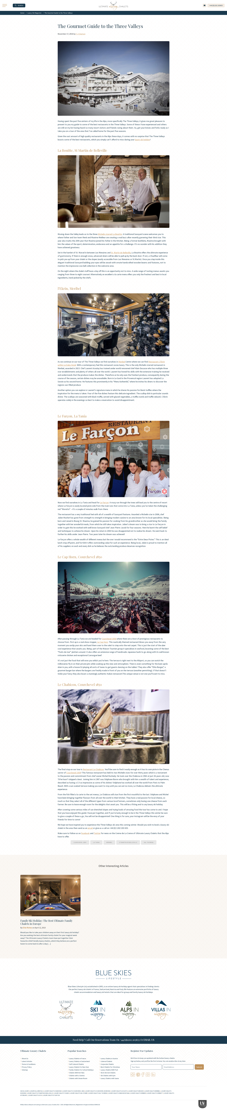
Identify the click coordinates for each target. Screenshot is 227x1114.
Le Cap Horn (102, 642)
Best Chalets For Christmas (110, 1067)
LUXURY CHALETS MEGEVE (136, 1091)
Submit (199, 1067)
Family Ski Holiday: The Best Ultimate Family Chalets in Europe (46, 922)
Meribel (121, 361)
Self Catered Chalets (76, 1064)
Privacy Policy (27, 1067)
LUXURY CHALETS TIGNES (61, 1093)
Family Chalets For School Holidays (81, 1070)
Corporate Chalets (107, 1064)
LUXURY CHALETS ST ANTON (51, 1095)
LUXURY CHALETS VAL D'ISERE (78, 1093)
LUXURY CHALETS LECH (35, 1095)
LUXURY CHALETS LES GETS (119, 1091)
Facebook (85, 833)
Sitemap (25, 1070)
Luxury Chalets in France (77, 1058)
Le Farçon (104, 502)
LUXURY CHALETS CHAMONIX (52, 1091)
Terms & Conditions (29, 1064)
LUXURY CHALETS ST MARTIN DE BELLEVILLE (40, 1093)
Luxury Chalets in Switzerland (79, 1061)
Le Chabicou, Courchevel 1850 (80, 684)
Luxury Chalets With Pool (109, 1070)
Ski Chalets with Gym (108, 1075)
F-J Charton (80, 34)
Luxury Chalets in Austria (109, 1058)
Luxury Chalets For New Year (79, 1067)
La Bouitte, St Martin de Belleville (82, 150)
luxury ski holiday (142, 139)
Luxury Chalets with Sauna (110, 1078)
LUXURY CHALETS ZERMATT (154, 1093)
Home (22, 13)
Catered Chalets (106, 1061)
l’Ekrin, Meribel (69, 288)
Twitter (97, 833)
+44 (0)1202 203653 (130, 1039)
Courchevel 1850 (109, 638)
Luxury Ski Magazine (34, 13)
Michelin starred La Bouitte (110, 234)
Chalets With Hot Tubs (76, 1073)
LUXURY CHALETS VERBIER (138, 1093)
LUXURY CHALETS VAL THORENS (97, 1093)
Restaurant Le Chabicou (93, 769)
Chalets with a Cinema (77, 1075)
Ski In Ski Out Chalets (108, 1073)
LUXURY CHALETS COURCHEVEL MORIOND (97, 1091)
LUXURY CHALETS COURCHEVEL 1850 (73, 1091)
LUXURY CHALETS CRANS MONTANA (118, 1093)
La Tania (96, 842)
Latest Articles (27, 1061)
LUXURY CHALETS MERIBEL (152, 1091)
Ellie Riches (27, 927)
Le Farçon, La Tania (72, 416)
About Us (25, 1058)
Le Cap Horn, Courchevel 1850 (80, 557)
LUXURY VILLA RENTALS (36, 1091)
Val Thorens (148, 842)
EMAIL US (149, 1039)
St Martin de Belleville (128, 842)
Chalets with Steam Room (78, 1078)
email (90, 828)
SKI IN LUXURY (24, 1091)
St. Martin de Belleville (121, 252)
